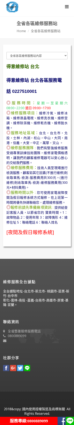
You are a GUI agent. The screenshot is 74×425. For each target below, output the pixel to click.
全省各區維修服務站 (45, 31)
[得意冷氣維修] (11, 6)
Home (21, 31)
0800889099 (17, 336)
